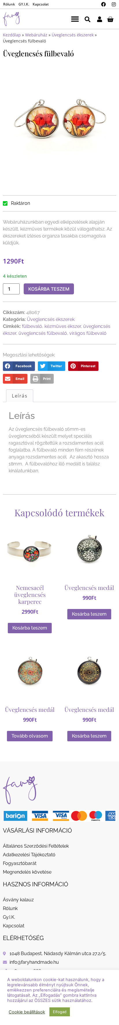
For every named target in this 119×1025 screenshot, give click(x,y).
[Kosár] (110, 19)
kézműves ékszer (62, 326)
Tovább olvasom (30, 736)
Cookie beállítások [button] (27, 1012)
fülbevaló (32, 326)
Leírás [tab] (19, 396)
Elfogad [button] (59, 1011)
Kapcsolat (41, 4)
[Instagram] (113, 4)
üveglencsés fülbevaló (42, 333)
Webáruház (36, 35)
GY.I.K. (23, 4)
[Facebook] (103, 4)
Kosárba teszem (48, 289)
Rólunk (9, 4)
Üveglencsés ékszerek (73, 35)
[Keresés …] (87, 19)
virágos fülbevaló (88, 333)
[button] (74, 19)
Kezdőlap (12, 35)
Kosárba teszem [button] (29, 628)
